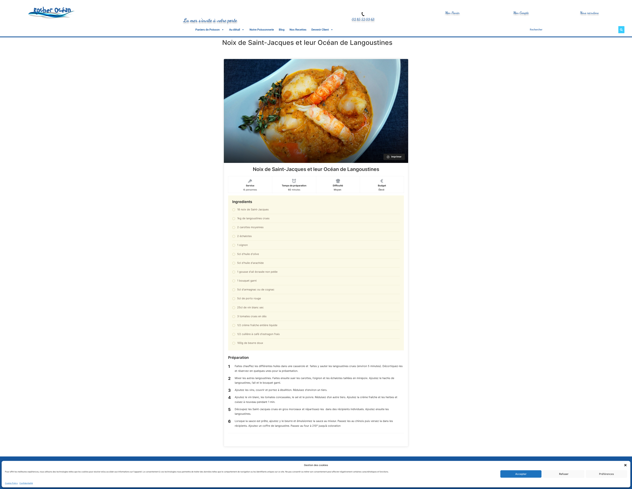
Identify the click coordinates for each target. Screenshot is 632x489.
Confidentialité (26, 483)
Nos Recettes (298, 29)
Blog (282, 29)
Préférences (606, 474)
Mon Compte (521, 13)
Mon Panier (452, 13)
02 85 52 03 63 (363, 19)
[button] (625, 465)
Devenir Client (320, 29)
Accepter (521, 474)
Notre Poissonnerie (262, 29)
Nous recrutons (589, 13)
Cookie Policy (11, 483)
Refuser (563, 474)
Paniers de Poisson (207, 29)
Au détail (234, 29)
